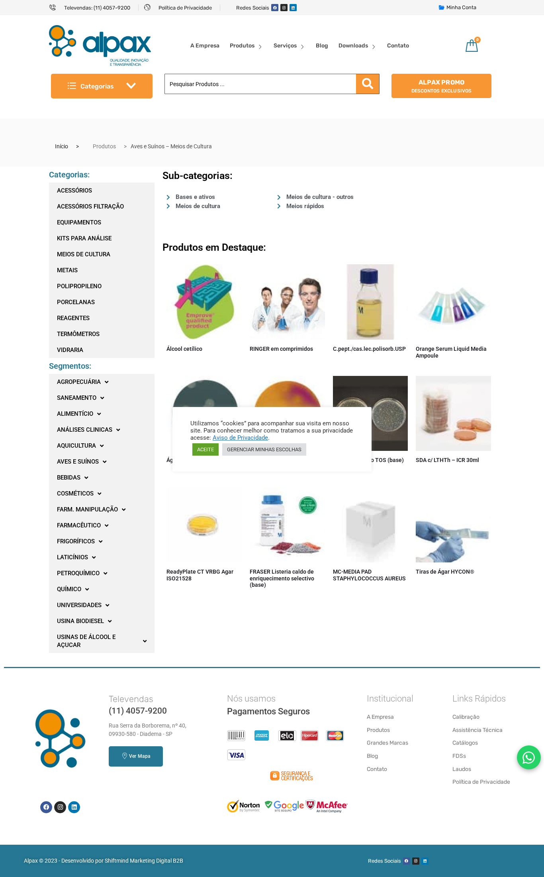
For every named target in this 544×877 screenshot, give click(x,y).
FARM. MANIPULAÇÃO (87, 509)
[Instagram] (284, 7)
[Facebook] (274, 7)
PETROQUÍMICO (78, 573)
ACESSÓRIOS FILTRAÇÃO (90, 206)
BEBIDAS (68, 477)
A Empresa (204, 45)
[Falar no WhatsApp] (529, 757)
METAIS (67, 270)
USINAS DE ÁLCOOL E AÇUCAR (86, 641)
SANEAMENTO (76, 397)
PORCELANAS (76, 302)
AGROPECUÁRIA (79, 381)
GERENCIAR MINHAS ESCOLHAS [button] (264, 449)
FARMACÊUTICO (79, 525)
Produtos (242, 45)
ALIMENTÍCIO (75, 413)
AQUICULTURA (76, 445)
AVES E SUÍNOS (78, 461)
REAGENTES (73, 318)
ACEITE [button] (205, 449)
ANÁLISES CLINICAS (84, 429)
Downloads (353, 45)
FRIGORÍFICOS (76, 541)
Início (61, 146)
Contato (398, 45)
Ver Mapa (139, 756)
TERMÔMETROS (78, 334)
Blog (322, 45)
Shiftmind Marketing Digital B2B (144, 860)
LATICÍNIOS (72, 557)
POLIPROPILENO (79, 286)
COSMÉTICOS (75, 493)
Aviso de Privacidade (240, 437)
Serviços (285, 45)
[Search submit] (367, 84)
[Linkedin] (293, 7)
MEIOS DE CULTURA (83, 254)
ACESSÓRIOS (74, 190)
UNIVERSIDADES (79, 605)
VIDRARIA (70, 350)
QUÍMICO (69, 589)
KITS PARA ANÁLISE (84, 238)
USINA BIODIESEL (80, 621)
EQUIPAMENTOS (79, 222)
